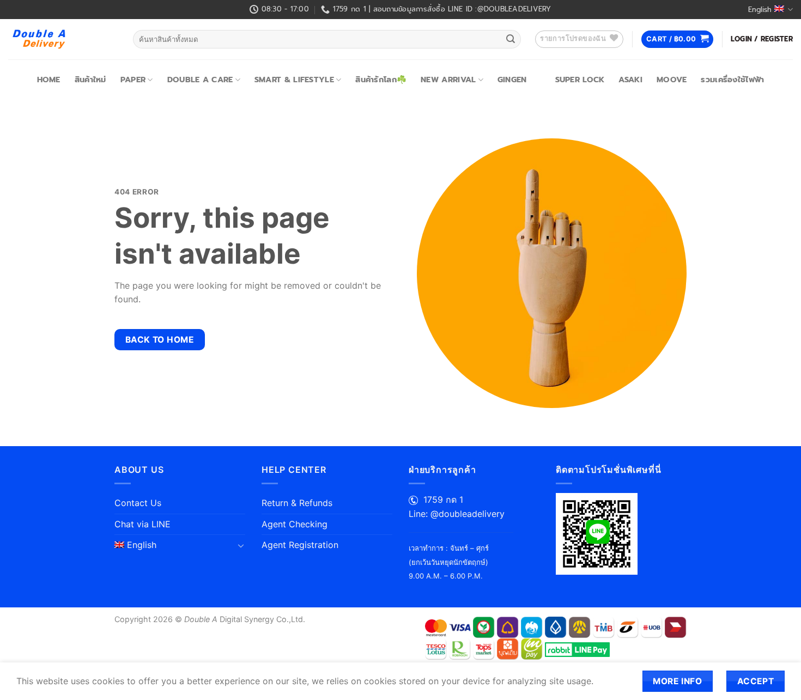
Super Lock (580, 80)
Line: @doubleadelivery (457, 513)
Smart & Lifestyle (294, 80)
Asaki (630, 80)
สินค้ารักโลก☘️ (380, 80)
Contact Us (137, 502)
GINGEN (512, 80)
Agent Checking (294, 524)
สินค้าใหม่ (90, 80)
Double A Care (200, 80)
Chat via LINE (142, 524)
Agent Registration (300, 544)
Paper (132, 80)
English (760, 9)
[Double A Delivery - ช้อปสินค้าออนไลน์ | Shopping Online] (62, 39)
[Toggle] (240, 545)
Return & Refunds (297, 502)
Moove (672, 80)
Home (48, 80)
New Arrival (448, 80)
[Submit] (510, 39)
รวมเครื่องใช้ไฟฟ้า (732, 80)
